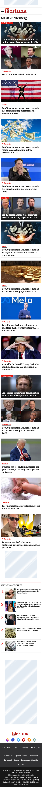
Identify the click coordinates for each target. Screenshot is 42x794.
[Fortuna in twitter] (18, 740)
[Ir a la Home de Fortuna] (15, 10)
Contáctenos (33, 755)
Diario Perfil (6, 748)
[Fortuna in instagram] (7, 740)
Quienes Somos (21, 755)
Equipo (16, 760)
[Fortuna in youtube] (23, 740)
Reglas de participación (29, 760)
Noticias (25, 748)
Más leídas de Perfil (11, 585)
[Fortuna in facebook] (13, 740)
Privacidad (8, 760)
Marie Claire (35, 748)
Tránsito (21, 764)
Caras (16, 748)
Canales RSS (8, 755)
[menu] (2, 10)
